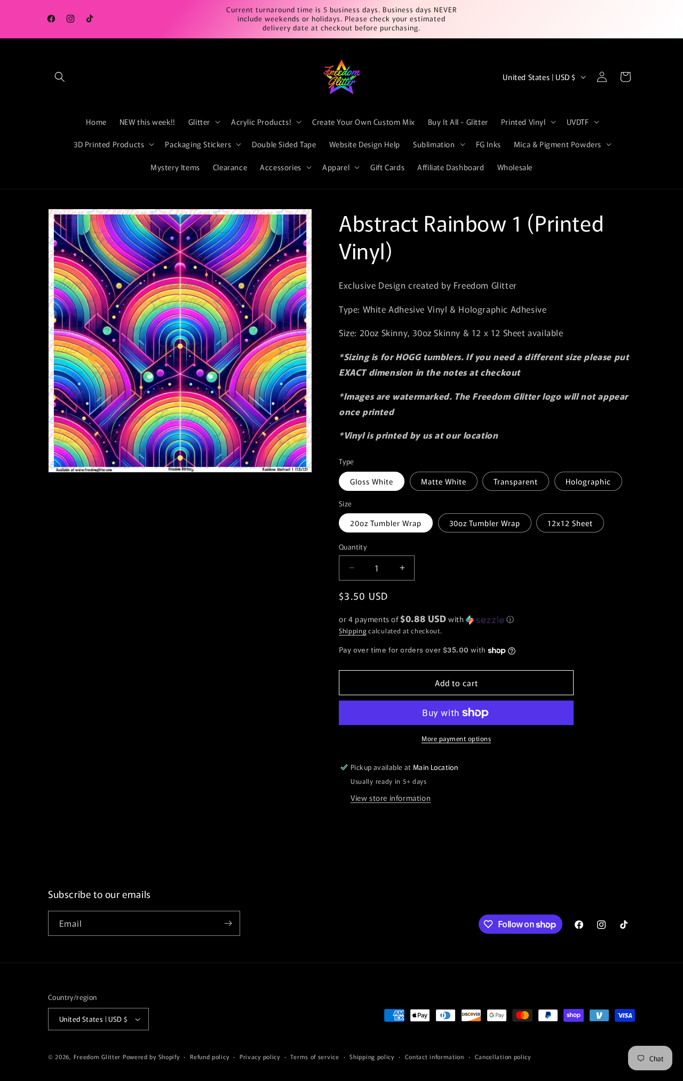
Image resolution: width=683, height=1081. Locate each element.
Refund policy (209, 1056)
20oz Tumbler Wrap (386, 523)
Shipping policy (372, 1056)
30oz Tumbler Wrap (484, 523)
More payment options (456, 738)
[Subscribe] (228, 923)
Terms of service (314, 1056)
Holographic (588, 481)
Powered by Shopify (151, 1056)
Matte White (443, 481)
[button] (60, 77)
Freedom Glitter (97, 1056)
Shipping (353, 630)
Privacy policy (260, 1056)
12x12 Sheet (570, 523)
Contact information (434, 1056)
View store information (391, 797)
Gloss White (371, 481)
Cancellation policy (503, 1056)
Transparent (516, 481)
